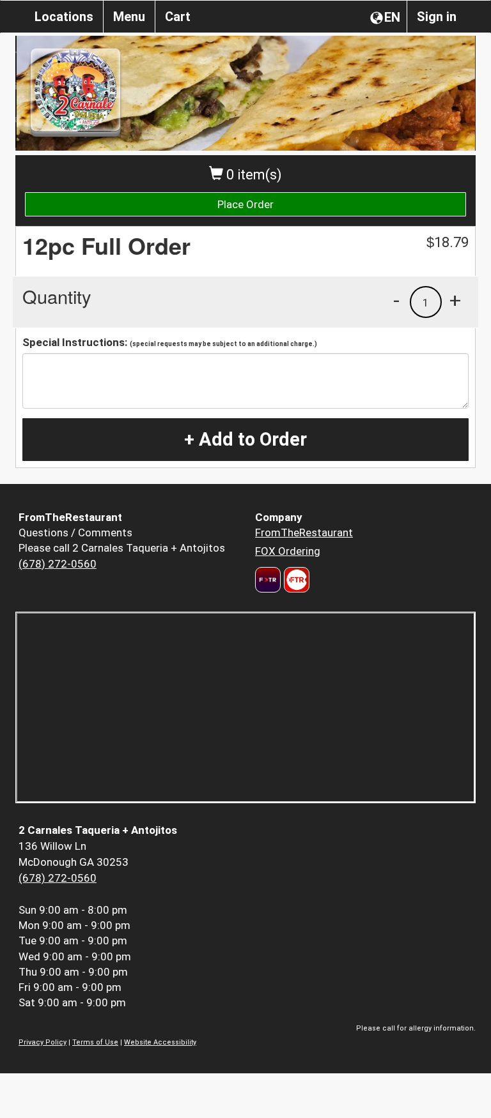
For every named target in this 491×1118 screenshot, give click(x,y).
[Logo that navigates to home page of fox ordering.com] (295, 580)
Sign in (436, 16)
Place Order (245, 204)
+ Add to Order (245, 439)
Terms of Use (95, 1042)
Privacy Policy (42, 1042)
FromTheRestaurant (304, 532)
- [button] (396, 300)
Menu (129, 16)
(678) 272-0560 (58, 563)
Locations (64, 16)
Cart (178, 16)
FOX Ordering (287, 551)
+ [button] (455, 300)
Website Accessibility (160, 1042)
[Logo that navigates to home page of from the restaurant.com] (268, 580)
